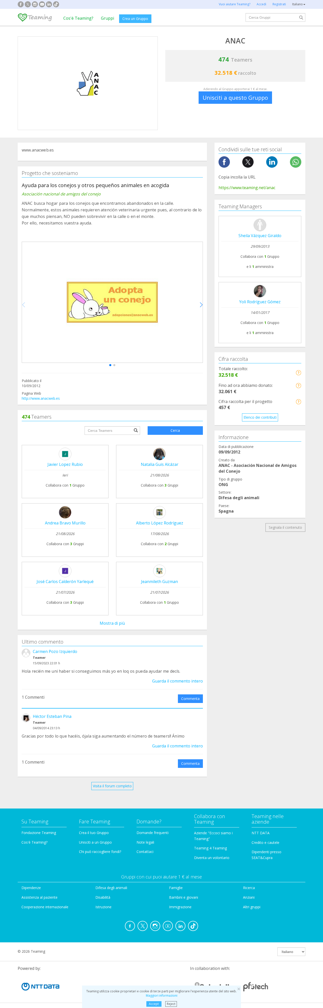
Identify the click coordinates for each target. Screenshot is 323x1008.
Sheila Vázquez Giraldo (259, 235)
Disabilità (102, 897)
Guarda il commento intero (177, 681)
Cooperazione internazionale (44, 906)
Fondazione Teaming (38, 832)
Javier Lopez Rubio (65, 464)
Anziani (249, 897)
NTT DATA (261, 832)
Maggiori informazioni (161, 995)
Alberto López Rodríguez (159, 523)
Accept (154, 1004)
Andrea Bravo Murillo (65, 523)
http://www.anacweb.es (41, 398)
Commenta (190, 698)
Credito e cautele (265, 842)
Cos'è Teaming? (78, 18)
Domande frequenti (153, 832)
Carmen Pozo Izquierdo (55, 651)
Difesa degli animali (111, 887)
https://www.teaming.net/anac (247, 187)
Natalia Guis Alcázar (159, 464)
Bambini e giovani (183, 897)
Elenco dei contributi (260, 417)
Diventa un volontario (211, 857)
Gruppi (107, 18)
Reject (171, 1004)
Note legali (145, 842)
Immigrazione (180, 906)
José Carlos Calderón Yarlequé (65, 581)
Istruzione (103, 906)
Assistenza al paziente (39, 897)
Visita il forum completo (112, 786)
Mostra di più (112, 623)
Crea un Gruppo (135, 18)
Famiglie (176, 887)
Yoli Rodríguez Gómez (260, 302)
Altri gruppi (251, 906)
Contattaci (145, 851)
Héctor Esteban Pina (52, 716)
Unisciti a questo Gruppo (235, 97)
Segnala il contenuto (285, 527)
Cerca (175, 430)
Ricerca (249, 887)
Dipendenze (31, 887)
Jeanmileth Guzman (159, 581)
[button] (110, 365)
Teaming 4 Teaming (210, 848)
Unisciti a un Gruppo (95, 842)
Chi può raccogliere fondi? (100, 851)
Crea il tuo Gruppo (94, 832)
